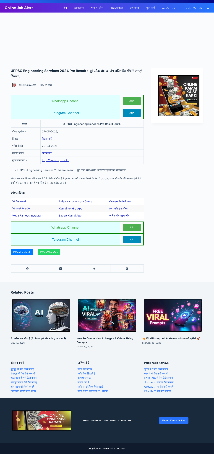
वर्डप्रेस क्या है (84, 377)
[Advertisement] (94, 36)
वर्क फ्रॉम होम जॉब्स (118, 208)
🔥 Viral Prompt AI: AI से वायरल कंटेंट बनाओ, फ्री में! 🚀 (171, 338)
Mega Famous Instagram (27, 215)
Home (86, 420)
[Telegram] (93, 269)
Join (131, 100)
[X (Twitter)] (60, 269)
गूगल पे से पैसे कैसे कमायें (156, 369)
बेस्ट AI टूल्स (117, 7)
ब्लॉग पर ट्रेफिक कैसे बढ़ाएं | (91, 386)
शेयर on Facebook (22, 252)
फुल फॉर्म (150, 7)
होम (65, 7)
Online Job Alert (19, 8)
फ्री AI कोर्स (97, 7)
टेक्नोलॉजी (79, 7)
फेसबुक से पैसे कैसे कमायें (23, 373)
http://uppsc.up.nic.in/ (55, 160)
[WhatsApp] (127, 269)
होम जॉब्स (134, 7)
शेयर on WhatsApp (49, 252)
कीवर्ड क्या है (83, 382)
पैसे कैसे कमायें (19, 201)
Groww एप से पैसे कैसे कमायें (158, 386)
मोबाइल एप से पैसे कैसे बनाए (24, 382)
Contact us (194, 7)
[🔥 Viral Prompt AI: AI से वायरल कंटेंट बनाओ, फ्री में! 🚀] (172, 315)
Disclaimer (110, 420)
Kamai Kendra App (70, 208)
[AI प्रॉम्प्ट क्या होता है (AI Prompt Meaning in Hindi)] (41, 315)
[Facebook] (27, 269)
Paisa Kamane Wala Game (75, 201)
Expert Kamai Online (173, 420)
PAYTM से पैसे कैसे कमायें (157, 391)
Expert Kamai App (70, 215)
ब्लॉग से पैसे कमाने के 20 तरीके (93, 391)
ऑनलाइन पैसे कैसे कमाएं (120, 201)
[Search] (208, 8)
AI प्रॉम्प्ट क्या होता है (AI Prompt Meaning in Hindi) (38, 338)
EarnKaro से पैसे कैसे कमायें (158, 377)
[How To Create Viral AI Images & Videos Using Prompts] (107, 315)
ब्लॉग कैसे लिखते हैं (86, 373)
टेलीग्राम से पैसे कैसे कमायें (23, 391)
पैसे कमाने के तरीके (21, 208)
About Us (168, 7)
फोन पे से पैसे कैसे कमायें (155, 373)
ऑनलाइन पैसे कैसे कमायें (22, 386)
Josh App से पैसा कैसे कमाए (158, 382)
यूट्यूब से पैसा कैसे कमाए (22, 369)
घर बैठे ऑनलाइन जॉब (119, 215)
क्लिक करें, (47, 138)
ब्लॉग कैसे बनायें (85, 369)
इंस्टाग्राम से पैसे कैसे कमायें (24, 377)
